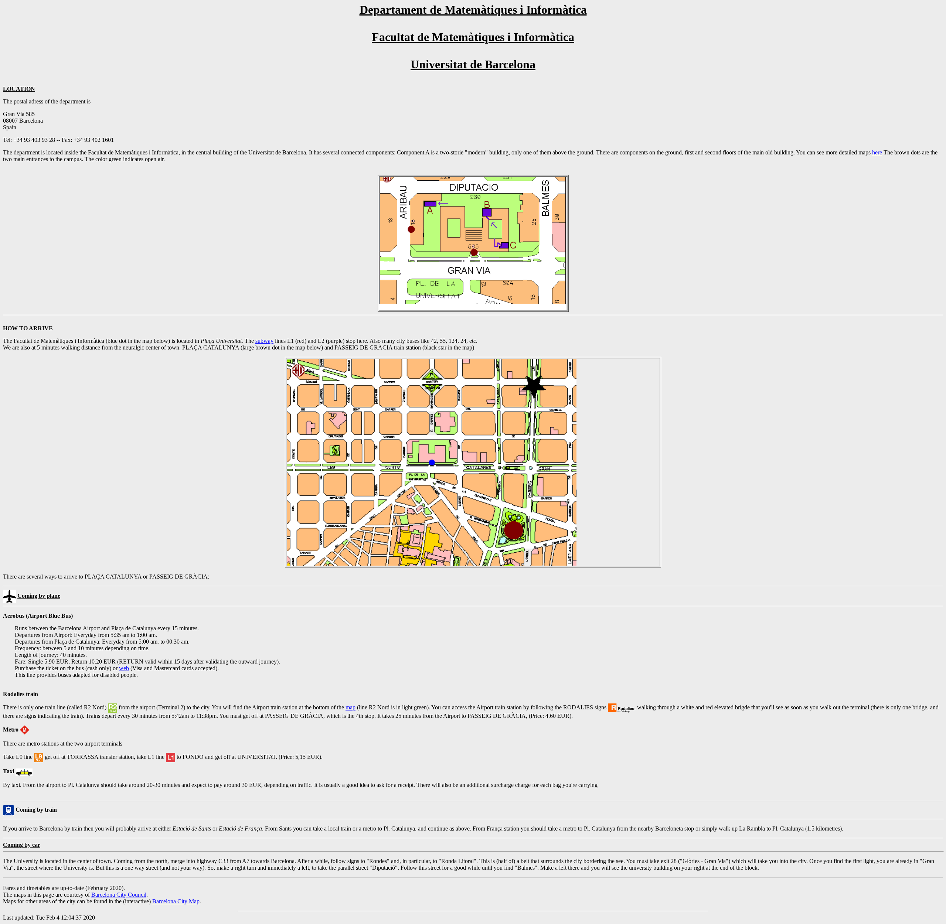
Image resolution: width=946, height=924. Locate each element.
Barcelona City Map (176, 901)
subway (264, 341)
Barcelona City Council (118, 894)
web (124, 668)
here (877, 152)
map (350, 708)
